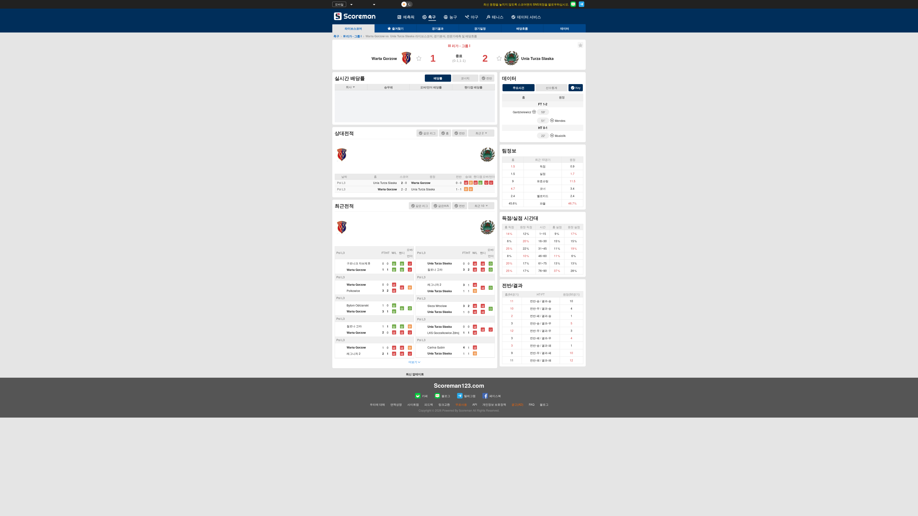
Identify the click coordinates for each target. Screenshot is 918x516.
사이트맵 (413, 404)
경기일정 (480, 28)
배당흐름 (522, 28)
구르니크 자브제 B (358, 263)
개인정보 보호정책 (494, 404)
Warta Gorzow (420, 183)
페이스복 (495, 396)
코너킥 (465, 78)
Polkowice (353, 291)
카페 (425, 396)
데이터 (564, 28)
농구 (453, 17)
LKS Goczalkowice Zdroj (443, 333)
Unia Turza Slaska (385, 183)
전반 (489, 78)
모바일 (339, 4)
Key (577, 88)
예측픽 (409, 17)
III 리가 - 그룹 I (352, 36)
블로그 (446, 396)
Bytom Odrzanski (358, 305)
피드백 (428, 404)
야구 (474, 17)
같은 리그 (429, 133)
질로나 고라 (354, 326)
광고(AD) (517, 404)
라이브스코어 (353, 28)
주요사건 (518, 88)
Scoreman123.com (459, 385)
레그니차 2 (354, 353)
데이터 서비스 (529, 17)
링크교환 (444, 404)
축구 (432, 17)
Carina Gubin (436, 347)
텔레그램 (469, 396)
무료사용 (461, 404)
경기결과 (437, 28)
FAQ (531, 404)
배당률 (438, 78)
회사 (349, 87)
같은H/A (443, 206)
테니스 (497, 17)
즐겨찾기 (398, 28)
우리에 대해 (377, 404)
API (475, 404)
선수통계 (551, 88)
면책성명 (396, 404)
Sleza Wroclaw (437, 306)
